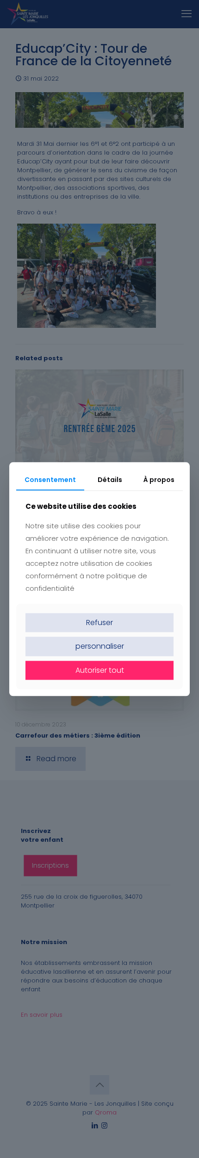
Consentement (50, 479)
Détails (110, 479)
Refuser (99, 623)
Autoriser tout (99, 670)
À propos (158, 479)
